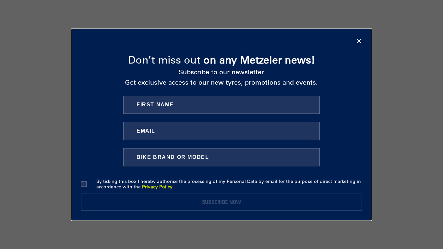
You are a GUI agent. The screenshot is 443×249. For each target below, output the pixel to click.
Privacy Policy (157, 187)
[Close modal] (359, 41)
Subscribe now (221, 201)
